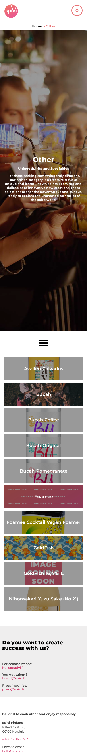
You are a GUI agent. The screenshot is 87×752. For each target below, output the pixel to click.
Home (37, 26)
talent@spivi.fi (13, 678)
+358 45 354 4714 (15, 739)
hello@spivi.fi (12, 668)
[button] (43, 342)
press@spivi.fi (13, 689)
